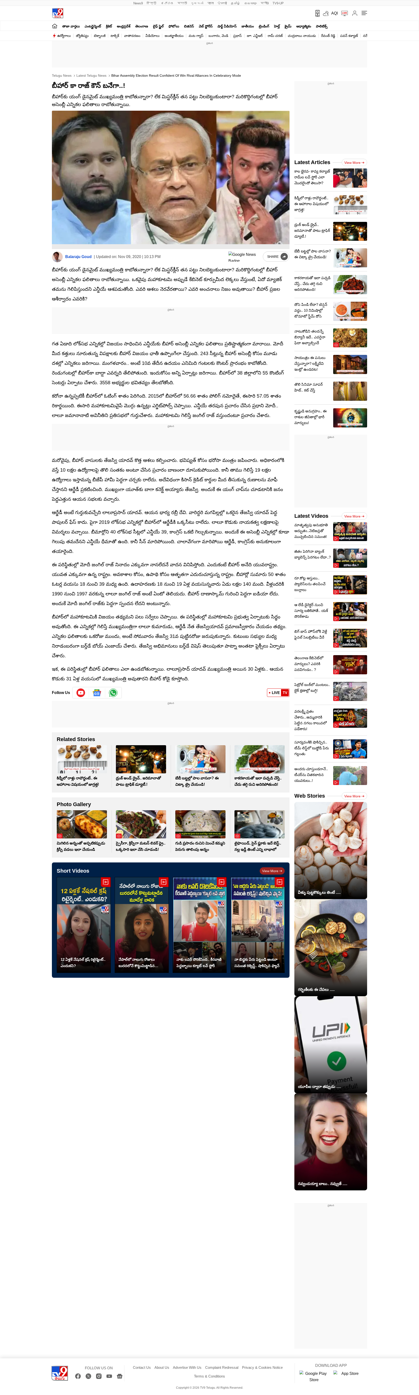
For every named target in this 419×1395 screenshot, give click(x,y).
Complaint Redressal (221, 1367)
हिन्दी (152, 3)
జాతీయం (248, 26)
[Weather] (325, 13)
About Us (161, 1367)
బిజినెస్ (189, 26)
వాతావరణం (132, 36)
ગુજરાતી (197, 3)
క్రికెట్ (109, 26)
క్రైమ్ (288, 26)
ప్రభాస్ (237, 36)
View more (270, 871)
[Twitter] (88, 1376)
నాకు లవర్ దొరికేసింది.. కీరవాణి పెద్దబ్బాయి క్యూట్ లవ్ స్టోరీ (199, 962)
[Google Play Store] (314, 1376)
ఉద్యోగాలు (64, 36)
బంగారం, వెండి (218, 36)
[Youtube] (81, 692)
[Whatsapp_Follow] (113, 692)
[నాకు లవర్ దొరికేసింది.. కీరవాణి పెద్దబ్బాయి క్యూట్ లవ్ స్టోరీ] (199, 925)
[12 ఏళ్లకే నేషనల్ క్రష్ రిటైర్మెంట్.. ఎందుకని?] (84, 925)
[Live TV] (343, 13)
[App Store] (348, 1376)
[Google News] (119, 1376)
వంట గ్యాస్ (196, 36)
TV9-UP (278, 3)
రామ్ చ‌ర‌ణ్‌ (275, 36)
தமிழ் (235, 3)
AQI (334, 13)
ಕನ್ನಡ (167, 3)
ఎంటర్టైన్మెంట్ (93, 26)
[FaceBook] (78, 1376)
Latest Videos (311, 516)
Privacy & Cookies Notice (262, 1367)
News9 (138, 3)
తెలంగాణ (141, 26)
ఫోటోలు (174, 26)
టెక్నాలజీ (99, 36)
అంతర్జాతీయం (174, 36)
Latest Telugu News (90, 75)
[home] (54, 26)
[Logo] (57, 13)
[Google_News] (97, 692)
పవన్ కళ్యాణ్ (349, 36)
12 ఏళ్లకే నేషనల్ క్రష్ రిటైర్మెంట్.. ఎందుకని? (83, 962)
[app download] (316, 13)
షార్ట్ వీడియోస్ (227, 26)
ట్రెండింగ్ (264, 26)
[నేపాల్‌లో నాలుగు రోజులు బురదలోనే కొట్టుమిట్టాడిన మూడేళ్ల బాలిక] (142, 925)
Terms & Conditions (209, 1376)
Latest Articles (312, 162)
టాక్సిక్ (115, 36)
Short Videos (73, 871)
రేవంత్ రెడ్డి (328, 36)
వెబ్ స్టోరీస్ (206, 26)
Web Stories (309, 796)
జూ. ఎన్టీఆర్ (255, 36)
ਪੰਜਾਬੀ (222, 3)
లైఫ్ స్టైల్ (158, 26)
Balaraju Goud (78, 257)
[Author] (57, 256)
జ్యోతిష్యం (82, 36)
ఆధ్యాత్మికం (303, 26)
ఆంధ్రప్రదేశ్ (123, 26)
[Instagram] (99, 1376)
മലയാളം (250, 3)
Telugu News (62, 75)
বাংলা (210, 3)
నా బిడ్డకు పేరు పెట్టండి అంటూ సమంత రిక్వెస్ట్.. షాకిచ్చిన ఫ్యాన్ (257, 962)
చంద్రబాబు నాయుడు (302, 36)
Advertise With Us (187, 1367)
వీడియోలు (152, 36)
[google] (244, 256)
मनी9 (265, 3)
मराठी (182, 3)
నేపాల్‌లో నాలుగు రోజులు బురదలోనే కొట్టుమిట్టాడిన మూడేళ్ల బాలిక (137, 963)
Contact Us (142, 1367)
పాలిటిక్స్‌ (322, 26)
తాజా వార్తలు (71, 26)
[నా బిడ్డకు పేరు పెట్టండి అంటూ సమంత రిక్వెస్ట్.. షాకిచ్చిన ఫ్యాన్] (257, 925)
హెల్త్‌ (277, 26)
